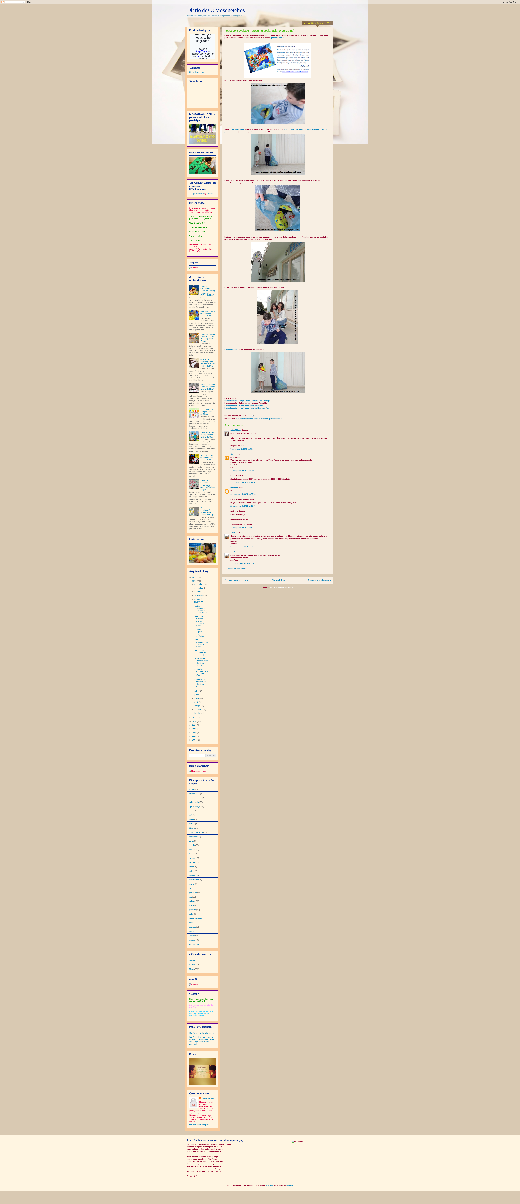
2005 (194, 736)
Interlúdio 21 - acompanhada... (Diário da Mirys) (201, 672)
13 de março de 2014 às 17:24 (242, 563)
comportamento (246, 419)
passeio (192, 910)
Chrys (232, 454)
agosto (197, 599)
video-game (194, 944)
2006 (194, 732)
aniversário (194, 802)
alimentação (194, 794)
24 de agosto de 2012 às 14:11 (242, 528)
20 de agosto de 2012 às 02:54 (242, 494)
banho (192, 824)
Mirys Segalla (208, 1098)
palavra (192, 901)
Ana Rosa (234, 533)
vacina (192, 935)
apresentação (195, 806)
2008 (194, 729)
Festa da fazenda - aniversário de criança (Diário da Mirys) (208, 337)
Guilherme (263, 419)
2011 (194, 718)
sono (191, 923)
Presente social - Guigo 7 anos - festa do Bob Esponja (247, 401)
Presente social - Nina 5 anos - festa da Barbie (243, 406)
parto (191, 905)
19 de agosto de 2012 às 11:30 (242, 482)
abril (196, 702)
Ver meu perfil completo (199, 1124)
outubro (198, 591)
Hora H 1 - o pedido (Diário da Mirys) (201, 652)
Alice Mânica (235, 430)
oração (192, 888)
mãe (191, 871)
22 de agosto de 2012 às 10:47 (242, 506)
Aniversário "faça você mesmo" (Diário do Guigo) (207, 313)
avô (190, 815)
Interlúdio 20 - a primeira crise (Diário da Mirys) (201, 682)
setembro (198, 595)
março (197, 706)
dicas (191, 841)
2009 (194, 725)
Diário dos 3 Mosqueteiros (216, 10)
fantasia (192, 849)
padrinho (193, 892)
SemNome (210, 194)
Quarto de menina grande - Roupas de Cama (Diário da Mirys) (207, 362)
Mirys (191, 969)
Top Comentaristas (198, 194)
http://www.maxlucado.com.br (201, 1033)
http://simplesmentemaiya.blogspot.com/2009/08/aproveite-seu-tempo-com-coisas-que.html (202, 1040)
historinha (193, 862)
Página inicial (278, 580)
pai (190, 897)
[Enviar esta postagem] (252, 416)
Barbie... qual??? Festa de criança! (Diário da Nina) (207, 386)
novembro (199, 588)
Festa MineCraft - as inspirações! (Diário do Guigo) (207, 434)
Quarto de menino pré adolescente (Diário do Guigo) (207, 511)
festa (256, 419)
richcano (269, 1185)
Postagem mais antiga (319, 580)
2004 (194, 740)
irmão (191, 867)
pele (191, 914)
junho (197, 695)
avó (190, 811)
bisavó (192, 828)
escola (192, 845)
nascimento (194, 880)
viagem (192, 940)
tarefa (191, 931)
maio (196, 698)
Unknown (234, 488)
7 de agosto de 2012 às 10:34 (242, 449)
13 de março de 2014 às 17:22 (242, 547)
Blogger (289, 1185)
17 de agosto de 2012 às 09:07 (242, 471)
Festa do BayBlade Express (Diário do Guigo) (201, 632)
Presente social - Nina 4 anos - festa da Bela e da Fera (246, 408)
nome (191, 884)
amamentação (195, 798)
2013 (194, 577)
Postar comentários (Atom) (281, 587)
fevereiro (198, 709)
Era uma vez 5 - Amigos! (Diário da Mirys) (207, 411)
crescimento (194, 837)
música (192, 875)
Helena (192, 965)
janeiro (197, 713)
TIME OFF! (199, 602)
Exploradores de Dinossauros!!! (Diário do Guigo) (201, 661)
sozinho (192, 927)
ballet (191, 819)
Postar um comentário (237, 569)
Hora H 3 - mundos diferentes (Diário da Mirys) (199, 620)
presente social (277, 38)
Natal (191, 789)
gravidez (192, 858)
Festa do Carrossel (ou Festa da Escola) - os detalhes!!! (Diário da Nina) (207, 290)
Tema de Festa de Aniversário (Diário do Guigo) (207, 457)
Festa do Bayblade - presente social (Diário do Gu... (201, 609)
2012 (237, 419)
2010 (194, 721)
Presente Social (231, 350)
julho (196, 691)
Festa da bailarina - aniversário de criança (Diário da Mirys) (208, 485)
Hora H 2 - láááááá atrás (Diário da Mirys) (201, 643)
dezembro (199, 584)
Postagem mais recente (236, 580)
